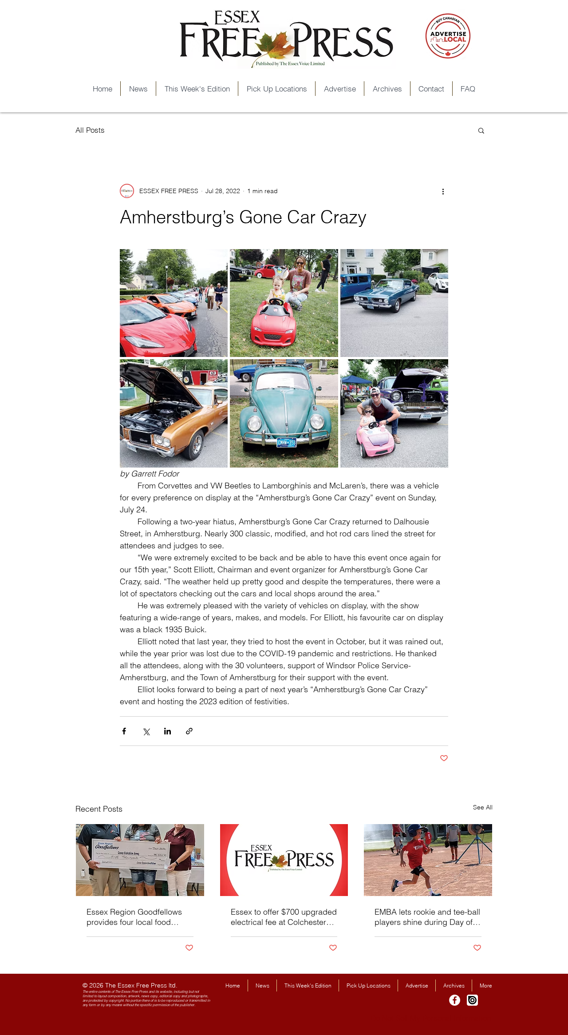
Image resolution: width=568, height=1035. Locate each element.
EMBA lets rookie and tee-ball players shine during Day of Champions (427, 917)
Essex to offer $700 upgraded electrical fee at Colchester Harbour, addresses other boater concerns (284, 917)
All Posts (90, 130)
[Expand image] (174, 303)
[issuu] (472, 1000)
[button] (481, 130)
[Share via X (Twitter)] (146, 731)
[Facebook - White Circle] (454, 1000)
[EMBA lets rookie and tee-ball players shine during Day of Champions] (428, 860)
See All (483, 807)
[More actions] (443, 191)
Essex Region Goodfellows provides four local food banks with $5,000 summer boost (134, 917)
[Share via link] (189, 731)
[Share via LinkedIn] (167, 731)
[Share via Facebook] (124, 731)
